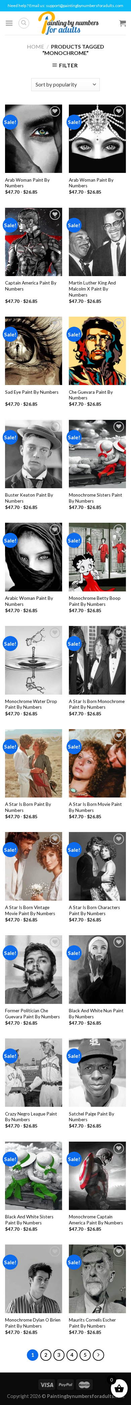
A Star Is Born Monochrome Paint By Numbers (97, 704)
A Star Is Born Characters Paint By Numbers (94, 910)
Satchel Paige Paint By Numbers (91, 1117)
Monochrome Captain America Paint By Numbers (96, 1219)
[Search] (23, 23)
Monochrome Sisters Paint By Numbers (95, 498)
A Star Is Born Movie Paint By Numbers (95, 807)
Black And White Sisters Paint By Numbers (29, 1219)
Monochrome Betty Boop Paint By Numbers (95, 601)
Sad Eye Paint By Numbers (31, 392)
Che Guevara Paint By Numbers (91, 395)
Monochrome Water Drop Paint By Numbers (31, 704)
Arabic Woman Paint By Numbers (29, 601)
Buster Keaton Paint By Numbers (29, 498)
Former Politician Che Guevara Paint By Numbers (32, 1013)
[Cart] (122, 23)
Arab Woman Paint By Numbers (27, 183)
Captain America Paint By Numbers (30, 286)
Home (35, 46)
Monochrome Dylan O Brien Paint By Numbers (32, 1323)
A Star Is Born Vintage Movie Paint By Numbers (30, 910)
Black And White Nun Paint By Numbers (96, 1013)
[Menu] (9, 23)
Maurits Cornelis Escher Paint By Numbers (92, 1323)
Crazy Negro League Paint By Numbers (31, 1117)
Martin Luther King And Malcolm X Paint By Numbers (92, 288)
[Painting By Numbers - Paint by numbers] (68, 23)
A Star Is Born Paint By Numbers (28, 807)
